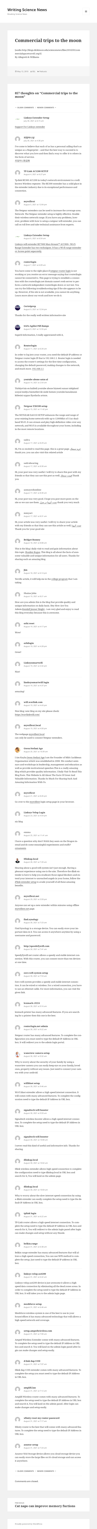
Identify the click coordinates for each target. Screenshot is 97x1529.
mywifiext (29, 201)
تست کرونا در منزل (48, 502)
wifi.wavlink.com (33, 702)
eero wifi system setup (36, 972)
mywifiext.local (32, 725)
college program (59, 578)
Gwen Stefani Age (33, 748)
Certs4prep (30, 306)
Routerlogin (30, 345)
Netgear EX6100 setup (35, 406)
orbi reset (29, 623)
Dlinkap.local (31, 858)
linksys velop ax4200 (35, 1273)
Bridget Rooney (32, 539)
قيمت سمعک (66, 475)
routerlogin (30, 261)
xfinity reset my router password (41, 1418)
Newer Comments (45, 107)
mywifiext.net (31, 896)
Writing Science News (27, 9)
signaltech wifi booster (36, 1110)
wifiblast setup (32, 1083)
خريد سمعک (75, 448)
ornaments (20, 848)
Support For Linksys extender (30, 126)
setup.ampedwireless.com (38, 1330)
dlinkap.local (31, 1159)
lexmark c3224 (32, 1003)
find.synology (31, 919)
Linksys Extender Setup (36, 117)
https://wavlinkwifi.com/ (27, 714)
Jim (25, 569)
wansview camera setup (37, 1053)
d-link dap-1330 (32, 1361)
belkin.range (31, 1243)
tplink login (30, 1213)
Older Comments (25, 107)
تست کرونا (76, 525)
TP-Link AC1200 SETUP (36, 171)
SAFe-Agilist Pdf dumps (36, 325)
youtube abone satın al (36, 379)
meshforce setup (33, 1304)
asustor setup (31, 1444)
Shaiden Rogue (32, 552)
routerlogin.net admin (36, 1026)
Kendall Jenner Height (33, 609)
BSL (33, 71)
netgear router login (60, 270)
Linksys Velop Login (34, 812)
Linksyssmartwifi (33, 662)
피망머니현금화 (22, 160)
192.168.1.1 (38, 368)
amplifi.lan (30, 1387)
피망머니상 (29, 137)
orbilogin (29, 643)
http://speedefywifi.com (36, 946)
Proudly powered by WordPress (28, 1524)
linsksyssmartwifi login (36, 682)
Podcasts (43, 71)
